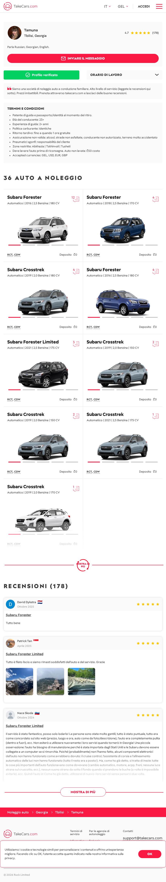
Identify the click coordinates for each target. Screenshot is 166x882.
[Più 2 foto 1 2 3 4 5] (43, 519)
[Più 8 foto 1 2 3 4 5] (43, 302)
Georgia (41, 36)
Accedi (144, 6)
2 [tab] (29, 317)
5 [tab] (72, 317)
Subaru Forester (24, 197)
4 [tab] (57, 317)
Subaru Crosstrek (25, 270)
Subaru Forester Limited (33, 342)
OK (149, 854)
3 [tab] (43, 317)
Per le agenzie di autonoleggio (99, 833)
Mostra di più (83, 792)
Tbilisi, (29, 36)
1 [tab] (14, 317)
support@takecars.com (142, 838)
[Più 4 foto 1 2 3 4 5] (123, 230)
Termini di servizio (76, 833)
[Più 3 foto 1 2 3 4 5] (43, 230)
